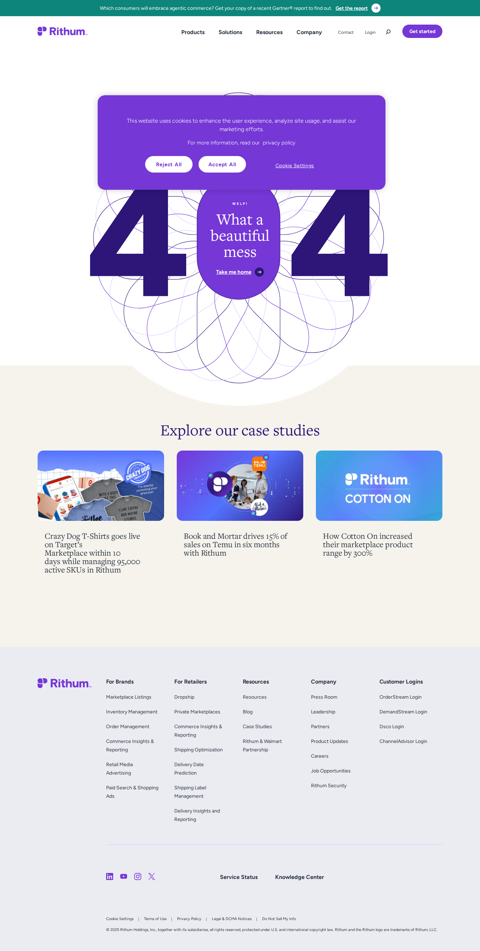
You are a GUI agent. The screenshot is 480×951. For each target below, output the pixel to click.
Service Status (239, 877)
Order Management (127, 726)
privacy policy (279, 142)
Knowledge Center (299, 877)
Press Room (324, 697)
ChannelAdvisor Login (403, 741)
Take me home (233, 272)
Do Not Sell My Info (279, 919)
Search (388, 30)
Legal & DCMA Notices (232, 919)
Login (370, 32)
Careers (320, 756)
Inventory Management (131, 711)
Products (193, 32)
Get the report (352, 8)
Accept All (222, 164)
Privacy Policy (189, 919)
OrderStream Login (401, 697)
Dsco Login (392, 726)
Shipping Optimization (198, 749)
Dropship (184, 697)
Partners (320, 726)
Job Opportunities (331, 771)
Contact (346, 32)
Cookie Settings (120, 919)
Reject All (169, 164)
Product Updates (329, 741)
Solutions (230, 32)
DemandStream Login (403, 711)
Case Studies (257, 726)
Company (309, 32)
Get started (422, 31)
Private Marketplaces (197, 711)
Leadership (323, 711)
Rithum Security (328, 785)
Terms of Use (155, 919)
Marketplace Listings (128, 697)
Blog (248, 711)
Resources (269, 32)
